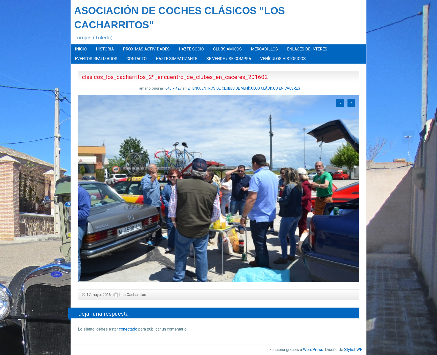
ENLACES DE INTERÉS (307, 49)
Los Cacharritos (132, 294)
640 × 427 (173, 88)
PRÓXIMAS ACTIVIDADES (146, 49)
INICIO (81, 49)
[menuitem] (81, 49)
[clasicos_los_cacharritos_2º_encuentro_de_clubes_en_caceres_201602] (218, 188)
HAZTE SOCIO (191, 49)
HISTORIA (105, 49)
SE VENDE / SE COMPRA (228, 58)
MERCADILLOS (264, 49)
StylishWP (353, 349)
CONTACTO (136, 58)
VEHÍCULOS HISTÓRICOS (283, 58)
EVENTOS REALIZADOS (96, 58)
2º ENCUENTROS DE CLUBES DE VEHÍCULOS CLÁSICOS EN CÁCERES (244, 88)
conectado (128, 329)
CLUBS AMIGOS (227, 49)
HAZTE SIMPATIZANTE (176, 58)
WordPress (313, 349)
